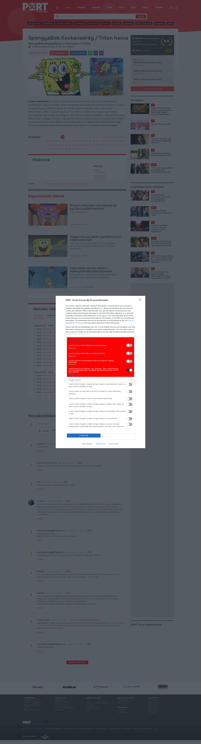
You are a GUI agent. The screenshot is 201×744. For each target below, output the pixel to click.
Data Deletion (87, 444)
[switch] (129, 345)
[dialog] (100, 372)
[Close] (141, 300)
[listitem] (100, 340)
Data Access (100, 444)
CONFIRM (83, 435)
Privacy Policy (114, 444)
